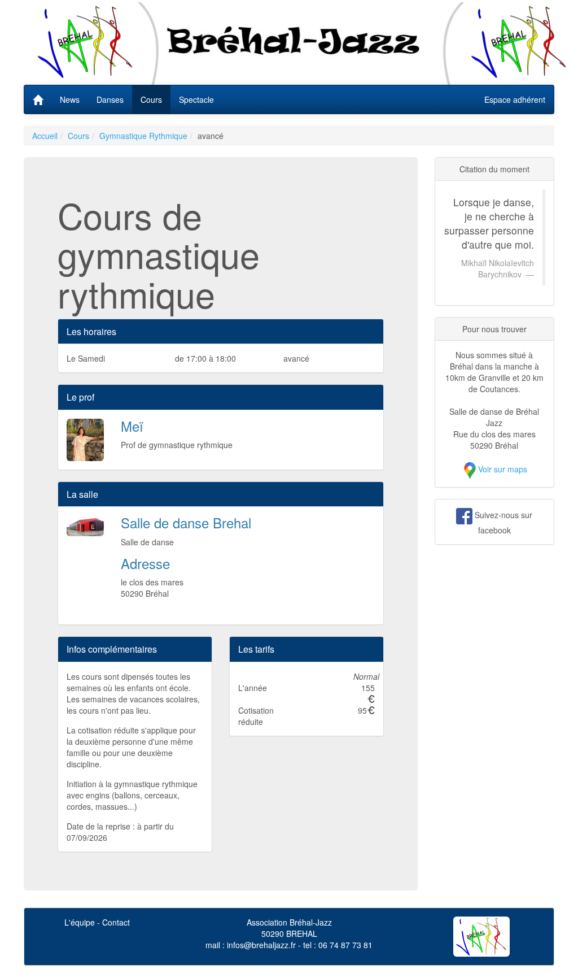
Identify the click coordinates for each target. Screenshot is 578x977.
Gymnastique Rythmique (143, 135)
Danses (110, 99)
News (70, 99)
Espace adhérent (514, 99)
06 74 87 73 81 (345, 944)
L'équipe (79, 922)
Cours (151, 99)
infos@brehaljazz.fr (261, 944)
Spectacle (196, 99)
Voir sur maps (502, 469)
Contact (116, 922)
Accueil (45, 135)
